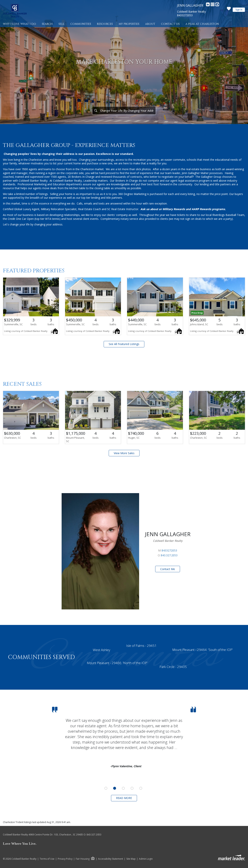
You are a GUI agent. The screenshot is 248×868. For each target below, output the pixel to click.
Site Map (131, 858)
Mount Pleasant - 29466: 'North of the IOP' (117, 663)
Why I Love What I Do (19, 24)
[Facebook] (217, 5)
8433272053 (185, 15)
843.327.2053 (169, 555)
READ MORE (124, 798)
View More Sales (124, 453)
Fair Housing (83, 858)
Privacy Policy (65, 858)
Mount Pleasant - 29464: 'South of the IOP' (202, 649)
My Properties (129, 24)
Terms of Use (47, 858)
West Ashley (101, 650)
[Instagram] (213, 5)
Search (47, 24)
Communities (80, 24)
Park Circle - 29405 (173, 666)
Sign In (238, 9)
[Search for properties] (96, 110)
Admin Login (146, 858)
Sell (62, 24)
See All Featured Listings (124, 344)
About (150, 24)
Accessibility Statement (110, 858)
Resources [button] (105, 24)
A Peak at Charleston (202, 24)
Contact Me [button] (167, 569)
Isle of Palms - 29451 (141, 645)
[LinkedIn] (208, 5)
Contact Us (170, 24)
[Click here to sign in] (228, 10)
